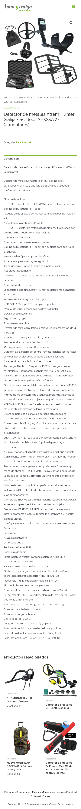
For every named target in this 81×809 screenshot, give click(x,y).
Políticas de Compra (40, 796)
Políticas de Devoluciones (17, 792)
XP (13, 97)
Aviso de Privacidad (67, 792)
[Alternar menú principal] (73, 6)
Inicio (6, 97)
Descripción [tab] (11, 158)
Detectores (10, 107)
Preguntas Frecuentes (43, 792)
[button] (71, 23)
